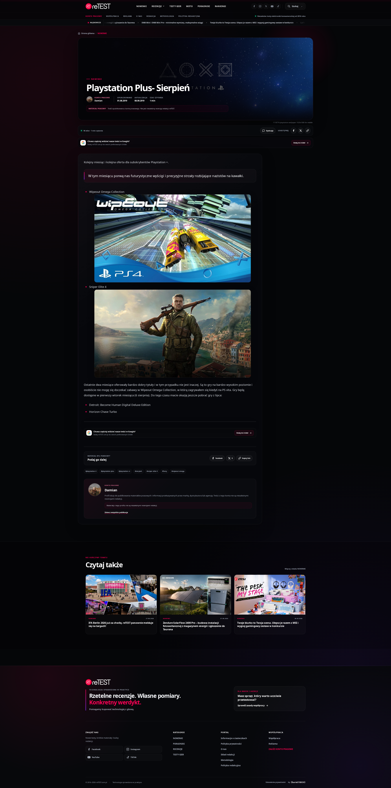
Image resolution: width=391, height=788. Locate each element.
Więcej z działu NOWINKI (295, 569)
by (296, 782)
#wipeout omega (178, 471)
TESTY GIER (175, 6)
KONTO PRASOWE (94, 16)
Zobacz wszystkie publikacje (116, 512)
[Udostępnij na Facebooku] (293, 130)
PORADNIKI (204, 6)
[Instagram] (260, 6)
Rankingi (220, 6)
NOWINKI (141, 6)
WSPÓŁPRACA (112, 16)
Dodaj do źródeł (299, 143)
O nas (223, 749)
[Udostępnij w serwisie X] (300, 130)
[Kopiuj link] (308, 130)
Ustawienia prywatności (276, 782)
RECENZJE (157, 6)
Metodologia (167, 16)
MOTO (189, 6)
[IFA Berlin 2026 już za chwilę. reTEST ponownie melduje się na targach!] (121, 595)
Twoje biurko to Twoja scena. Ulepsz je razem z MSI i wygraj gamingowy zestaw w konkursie (195, 22)
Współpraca (274, 738)
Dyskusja (269, 131)
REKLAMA (127, 16)
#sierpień (138, 471)
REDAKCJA (151, 16)
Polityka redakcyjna (189, 16)
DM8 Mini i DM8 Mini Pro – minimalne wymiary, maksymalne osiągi (116, 22)
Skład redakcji (228, 754)
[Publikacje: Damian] (94, 498)
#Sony (164, 471)
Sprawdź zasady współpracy (251, 705)
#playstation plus (107, 471)
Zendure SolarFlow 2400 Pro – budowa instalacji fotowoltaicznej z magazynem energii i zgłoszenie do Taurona (194, 626)
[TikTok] (278, 6)
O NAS (139, 16)
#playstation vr (124, 471)
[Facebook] (254, 6)
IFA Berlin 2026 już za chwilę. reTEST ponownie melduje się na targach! (121, 624)
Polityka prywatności (231, 743)
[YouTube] (272, 6)
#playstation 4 (91, 471)
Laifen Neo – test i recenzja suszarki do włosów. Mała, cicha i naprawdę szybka (279, 22)
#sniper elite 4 (152, 471)
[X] (266, 6)
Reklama (273, 743)
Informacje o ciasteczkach (234, 738)
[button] (172, 238)
